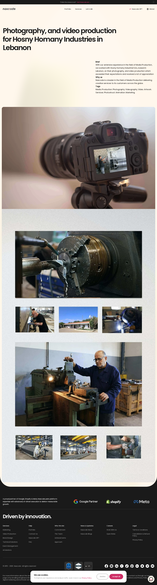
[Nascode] (9, 8)
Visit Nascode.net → (84, 2)
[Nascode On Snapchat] (142, 566)
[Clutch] (78, 566)
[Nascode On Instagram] (111, 566)
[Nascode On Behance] (137, 566)
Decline (102, 576)
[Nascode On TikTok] (127, 566)
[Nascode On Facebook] (106, 566)
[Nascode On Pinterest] (132, 566)
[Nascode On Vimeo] (147, 566)
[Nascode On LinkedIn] (116, 566)
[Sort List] (88, 566)
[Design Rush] (68, 566)
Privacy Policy (87, 578)
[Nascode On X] (121, 566)
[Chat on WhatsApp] (151, 579)
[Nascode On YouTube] (152, 566)
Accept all (116, 576)
